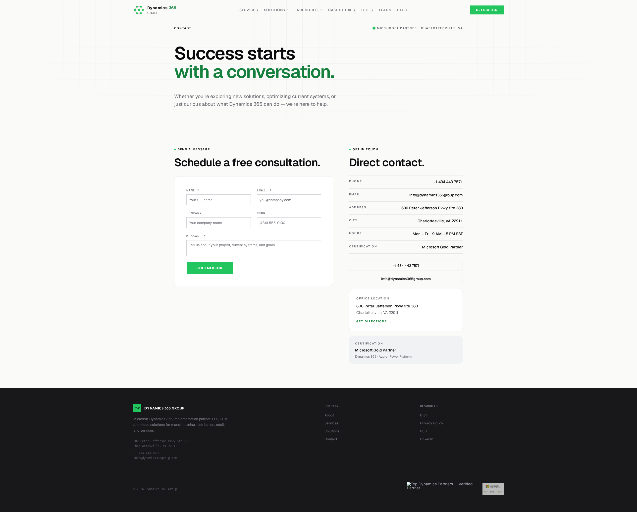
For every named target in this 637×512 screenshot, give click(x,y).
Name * (193, 190)
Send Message (210, 268)
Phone (262, 213)
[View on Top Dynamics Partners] (442, 489)
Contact (330, 439)
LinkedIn (426, 439)
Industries (307, 10)
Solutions (274, 10)
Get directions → (374, 321)
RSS (423, 431)
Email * (264, 190)
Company (194, 213)
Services (248, 10)
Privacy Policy (431, 423)
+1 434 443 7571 (406, 265)
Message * (196, 236)
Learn (385, 10)
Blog (402, 10)
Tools (367, 10)
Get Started (487, 10)
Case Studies (341, 10)
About (329, 415)
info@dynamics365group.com (406, 279)
